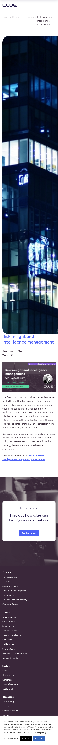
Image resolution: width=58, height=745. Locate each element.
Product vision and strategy (14, 599)
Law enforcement (10, 684)
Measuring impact (10, 586)
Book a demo (29, 533)
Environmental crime (11, 635)
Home (5, 17)
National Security (10, 657)
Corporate (7, 679)
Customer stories (10, 710)
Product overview (10, 576)
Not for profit (8, 688)
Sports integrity (9, 648)
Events (30, 17)
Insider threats (9, 644)
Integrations (8, 595)
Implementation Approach (14, 590)
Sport (4, 670)
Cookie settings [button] (11, 738)
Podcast (6, 715)
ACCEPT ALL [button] (39, 738)
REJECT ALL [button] (26, 738)
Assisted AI (7, 581)
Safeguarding (8, 626)
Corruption (7, 639)
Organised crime (10, 616)
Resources (17, 17)
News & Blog (8, 701)
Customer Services (10, 604)
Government (8, 675)
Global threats (8, 621)
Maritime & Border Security (14, 653)
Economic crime (9, 630)
